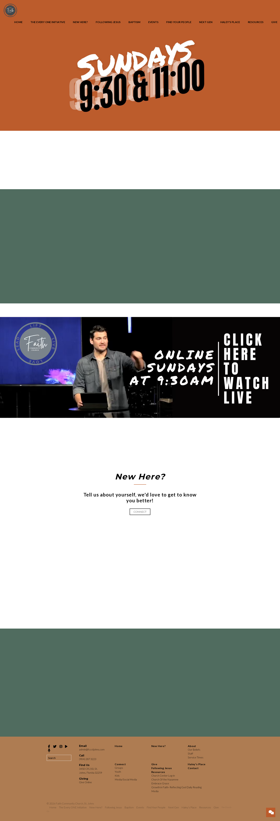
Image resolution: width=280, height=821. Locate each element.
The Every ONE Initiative (47, 22)
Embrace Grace (160, 783)
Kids (117, 775)
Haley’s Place (230, 22)
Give (274, 22)
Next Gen (205, 22)
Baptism (134, 22)
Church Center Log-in (163, 775)
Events (153, 22)
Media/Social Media (126, 779)
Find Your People (178, 22)
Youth (118, 771)
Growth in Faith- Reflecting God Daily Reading (176, 787)
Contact (193, 768)
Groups (119, 767)
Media (154, 791)
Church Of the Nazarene (164, 779)
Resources (256, 22)
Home (18, 22)
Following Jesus (108, 22)
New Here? (80, 22)
